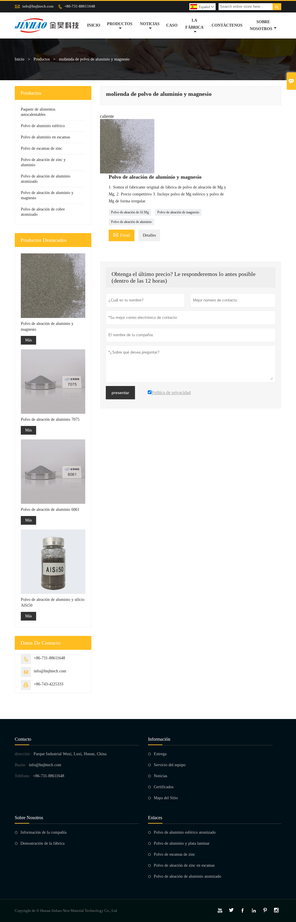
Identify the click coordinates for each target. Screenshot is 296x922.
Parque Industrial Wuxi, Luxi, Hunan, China (70, 754)
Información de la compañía (43, 832)
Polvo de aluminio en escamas (45, 137)
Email (121, 234)
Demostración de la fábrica (42, 843)
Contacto (23, 739)
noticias (150, 24)
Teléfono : (23, 776)
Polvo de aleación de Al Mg (130, 212)
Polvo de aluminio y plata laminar (182, 843)
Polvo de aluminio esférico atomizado (185, 832)
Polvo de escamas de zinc (41, 148)
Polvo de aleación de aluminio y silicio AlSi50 (52, 602)
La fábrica (194, 24)
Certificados (163, 787)
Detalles (149, 235)
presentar (120, 392)
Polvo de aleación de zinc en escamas (184, 865)
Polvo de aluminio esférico (43, 126)
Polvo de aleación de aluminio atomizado (187, 876)
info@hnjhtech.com (37, 6)
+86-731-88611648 (79, 6)
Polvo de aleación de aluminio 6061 (50, 509)
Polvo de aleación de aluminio (131, 222)
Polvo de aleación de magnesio (178, 212)
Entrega (160, 754)
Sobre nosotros (261, 25)
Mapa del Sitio (166, 798)
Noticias (160, 776)
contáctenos (227, 25)
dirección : (23, 754)
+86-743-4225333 (48, 684)
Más (28, 340)
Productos (119, 24)
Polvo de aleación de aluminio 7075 (50, 419)
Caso (171, 25)
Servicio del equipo (170, 765)
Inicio (93, 25)
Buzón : (21, 765)
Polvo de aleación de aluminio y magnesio (47, 326)
